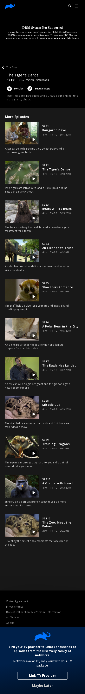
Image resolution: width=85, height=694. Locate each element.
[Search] (68, 6)
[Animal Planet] (10, 6)
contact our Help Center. (66, 38)
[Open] (76, 6)
